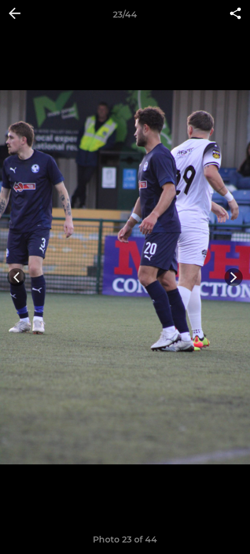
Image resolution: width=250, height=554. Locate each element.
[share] (235, 14)
